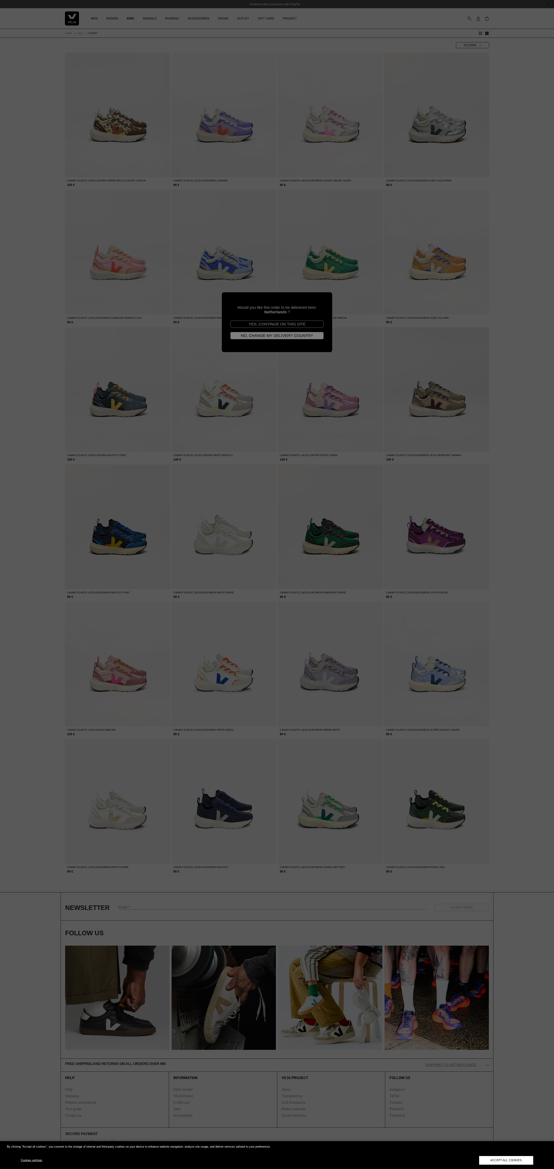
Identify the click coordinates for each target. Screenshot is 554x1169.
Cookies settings (31, 1160)
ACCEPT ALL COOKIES (506, 1160)
